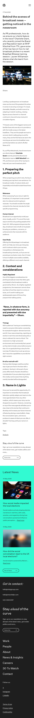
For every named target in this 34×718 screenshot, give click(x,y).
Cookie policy (7, 712)
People (7, 646)
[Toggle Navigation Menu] (29, 5)
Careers (8, 663)
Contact (8, 674)
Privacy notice (8, 708)
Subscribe (7, 457)
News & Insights (13, 657)
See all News (8, 570)
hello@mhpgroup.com (10, 589)
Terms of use (7, 704)
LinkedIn (6, 695)
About (6, 652)
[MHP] (4, 5)
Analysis (5, 435)
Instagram (6, 692)
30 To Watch (11, 668)
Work (6, 641)
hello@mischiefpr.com (10, 595)
